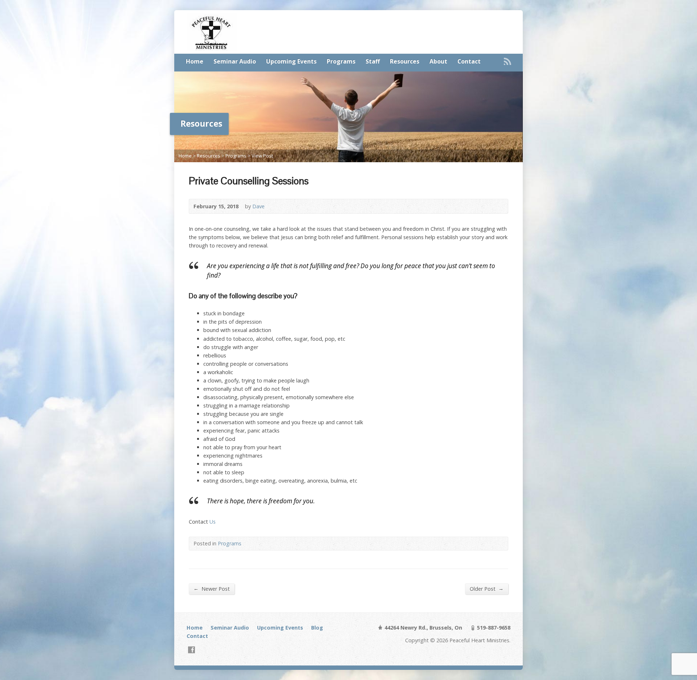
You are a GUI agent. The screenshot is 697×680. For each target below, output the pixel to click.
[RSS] (507, 61)
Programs (341, 61)
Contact (469, 61)
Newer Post (211, 588)
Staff (373, 61)
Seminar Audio (234, 61)
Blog (317, 627)
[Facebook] (191, 649)
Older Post (487, 588)
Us (212, 521)
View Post (262, 155)
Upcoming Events (291, 61)
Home (194, 61)
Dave (258, 206)
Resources (404, 61)
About (438, 61)
